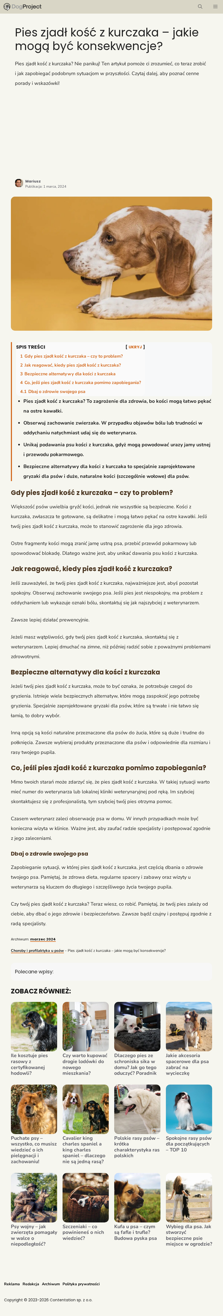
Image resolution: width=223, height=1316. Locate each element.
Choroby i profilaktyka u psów (37, 950)
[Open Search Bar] (200, 7)
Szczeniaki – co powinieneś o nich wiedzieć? (83, 1232)
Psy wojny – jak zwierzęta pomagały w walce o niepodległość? (34, 1235)
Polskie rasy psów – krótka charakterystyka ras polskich (137, 1147)
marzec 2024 (43, 939)
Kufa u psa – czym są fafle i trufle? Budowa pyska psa (135, 1232)
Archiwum (51, 1284)
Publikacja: (45, 186)
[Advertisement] (111, 133)
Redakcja (31, 1284)
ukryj (135, 347)
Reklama (12, 1284)
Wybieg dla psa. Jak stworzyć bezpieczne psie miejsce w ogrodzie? (189, 1235)
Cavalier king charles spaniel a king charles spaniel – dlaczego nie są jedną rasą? (84, 1150)
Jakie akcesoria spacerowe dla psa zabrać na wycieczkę (187, 1064)
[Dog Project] (23, 7)
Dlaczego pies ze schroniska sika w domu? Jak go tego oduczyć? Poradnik (135, 1064)
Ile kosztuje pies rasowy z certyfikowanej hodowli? (29, 1064)
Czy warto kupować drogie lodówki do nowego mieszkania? (85, 1064)
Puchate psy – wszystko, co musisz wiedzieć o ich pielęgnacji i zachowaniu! (34, 1150)
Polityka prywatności (81, 1284)
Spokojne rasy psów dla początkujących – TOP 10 (189, 1144)
